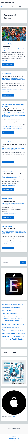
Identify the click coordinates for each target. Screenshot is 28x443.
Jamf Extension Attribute (21, 232)
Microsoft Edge (10, 327)
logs (14, 324)
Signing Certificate (5, 336)
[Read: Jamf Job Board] (14, 34)
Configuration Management (16, 79)
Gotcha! (23, 79)
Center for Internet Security (8, 126)
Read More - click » (8, 65)
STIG (6, 116)
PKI (9, 330)
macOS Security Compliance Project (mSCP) (13, 114)
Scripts (12, 149)
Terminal (15, 177)
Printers (21, 330)
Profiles (3, 333)
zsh (15, 149)
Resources (9, 204)
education (12, 115)
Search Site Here (5, 260)
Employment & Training (7, 43)
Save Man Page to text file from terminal (13, 76)
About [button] (14, 436)
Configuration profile (6, 316)
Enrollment (19, 316)
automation (8, 79)
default (12, 177)
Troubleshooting (5, 80)
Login (14, 440)
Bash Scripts (8, 149)
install (3, 320)
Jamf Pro (3, 233)
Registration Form (14, 438)
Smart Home (12, 336)
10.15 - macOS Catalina (7, 304)
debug (15, 316)
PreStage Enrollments (15, 330)
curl (12, 316)
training (8, 116)
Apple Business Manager (9, 307)
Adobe (3, 307)
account (15, 304)
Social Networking (15, 204)
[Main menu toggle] (25, 2)
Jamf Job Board (6, 46)
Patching (5, 330)
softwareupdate (19, 336)
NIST (25, 115)
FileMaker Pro (13, 318)
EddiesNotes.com (7, 3)
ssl (23, 336)
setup (19, 333)
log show (19, 324)
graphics (22, 318)
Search (23, 262)
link (23, 115)
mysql (15, 327)
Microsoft (4, 327)
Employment (8, 50)
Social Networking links (8, 201)
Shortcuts (23, 333)
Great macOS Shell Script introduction (12, 174)
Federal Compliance (18, 115)
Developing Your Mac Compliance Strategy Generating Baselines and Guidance (13, 109)
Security (3, 116)
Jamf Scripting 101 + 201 (8, 229)
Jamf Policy (22, 320)
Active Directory (20, 304)
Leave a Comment (14, 48)
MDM (22, 324)
